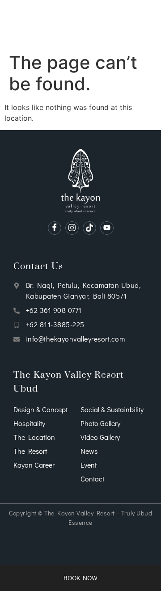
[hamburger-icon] (22, 24)
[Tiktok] (89, 228)
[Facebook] (54, 228)
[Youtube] (107, 228)
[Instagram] (72, 228)
